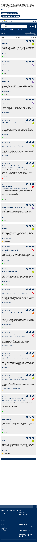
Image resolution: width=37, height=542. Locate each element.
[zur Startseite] (6, 21)
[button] (33, 37)
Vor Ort (4, 29)
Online (12, 29)
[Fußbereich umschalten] (34, 506)
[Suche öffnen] (33, 21)
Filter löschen (18, 37)
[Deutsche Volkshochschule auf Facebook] (20, 536)
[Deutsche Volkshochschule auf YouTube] (26, 536)
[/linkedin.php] (29, 536)
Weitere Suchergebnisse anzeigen (18, 459)
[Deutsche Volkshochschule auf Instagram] (23, 536)
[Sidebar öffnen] (36, 21)
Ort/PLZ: (3, 33)
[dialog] (18, 10)
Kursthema (3, 24)
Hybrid (21, 29)
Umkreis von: (21, 33)
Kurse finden (31, 26)
